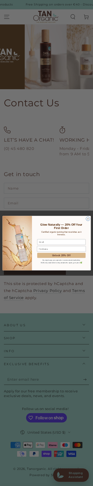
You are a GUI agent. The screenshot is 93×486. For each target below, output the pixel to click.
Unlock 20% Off (61, 255)
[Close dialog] (88, 218)
